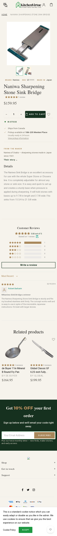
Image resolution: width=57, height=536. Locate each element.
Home (4, 15)
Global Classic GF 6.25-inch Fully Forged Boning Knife (41, 370)
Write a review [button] (28, 265)
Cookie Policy (9, 530)
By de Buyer (9, 375)
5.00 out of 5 (36, 234)
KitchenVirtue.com (28, 5)
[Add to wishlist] (50, 114)
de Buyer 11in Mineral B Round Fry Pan (13, 370)
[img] (8, 284)
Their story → (11, 160)
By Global (37, 375)
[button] (11, 97)
